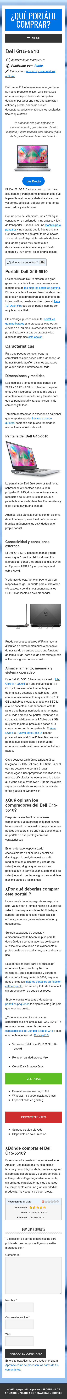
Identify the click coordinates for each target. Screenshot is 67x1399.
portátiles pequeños (17, 1004)
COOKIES (57, 1393)
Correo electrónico (17, 1317)
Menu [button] (36, 38)
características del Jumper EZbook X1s (29, 1031)
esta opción (35, 337)
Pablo (38, 65)
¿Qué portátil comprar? (33, 20)
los (42, 288)
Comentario (12, 1255)
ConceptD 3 (41, 1035)
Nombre (11, 1300)
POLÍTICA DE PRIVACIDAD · (35, 1393)
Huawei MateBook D (29, 733)
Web (8, 1334)
